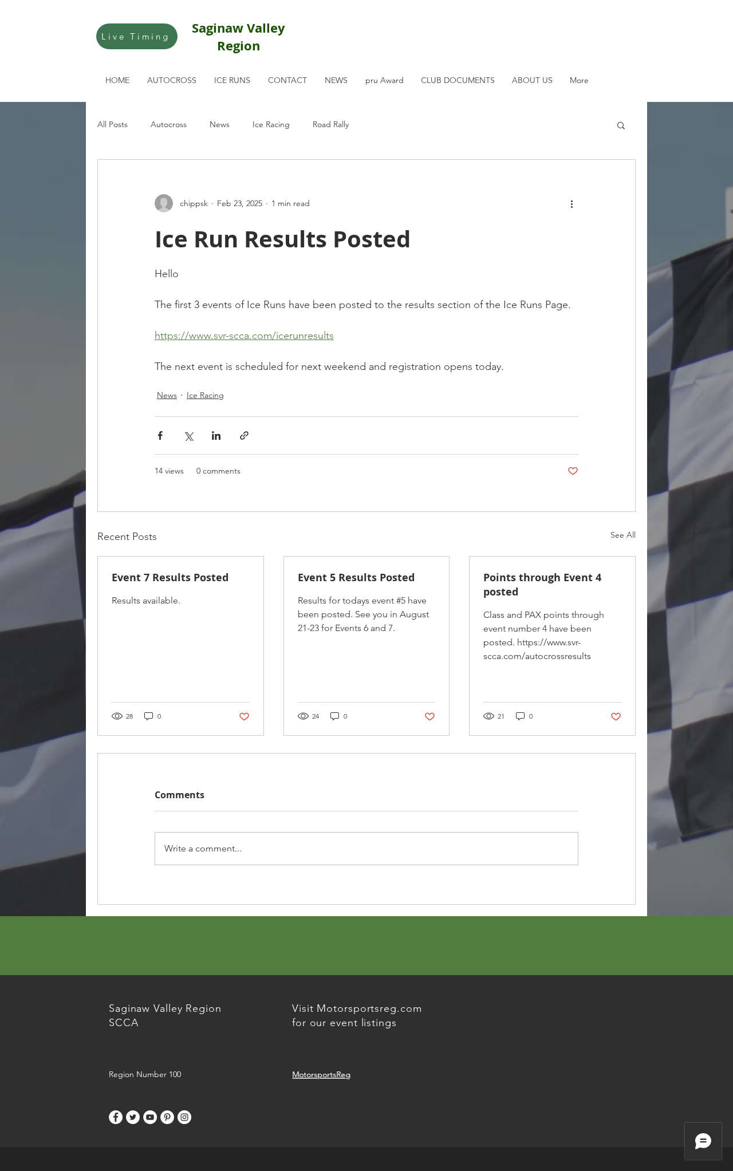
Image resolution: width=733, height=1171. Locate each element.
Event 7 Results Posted (170, 577)
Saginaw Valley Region (238, 36)
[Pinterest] (167, 1117)
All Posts (112, 124)
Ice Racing (271, 124)
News (220, 124)
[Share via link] (244, 435)
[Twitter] (133, 1117)
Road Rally (331, 124)
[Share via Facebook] (160, 435)
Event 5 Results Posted (356, 577)
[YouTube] (150, 1117)
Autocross (169, 124)
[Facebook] (116, 1117)
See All (623, 535)
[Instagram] (184, 1117)
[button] (621, 124)
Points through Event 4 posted (542, 584)
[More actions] (571, 203)
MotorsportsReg (321, 1074)
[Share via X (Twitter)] (188, 435)
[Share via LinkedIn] (216, 435)
